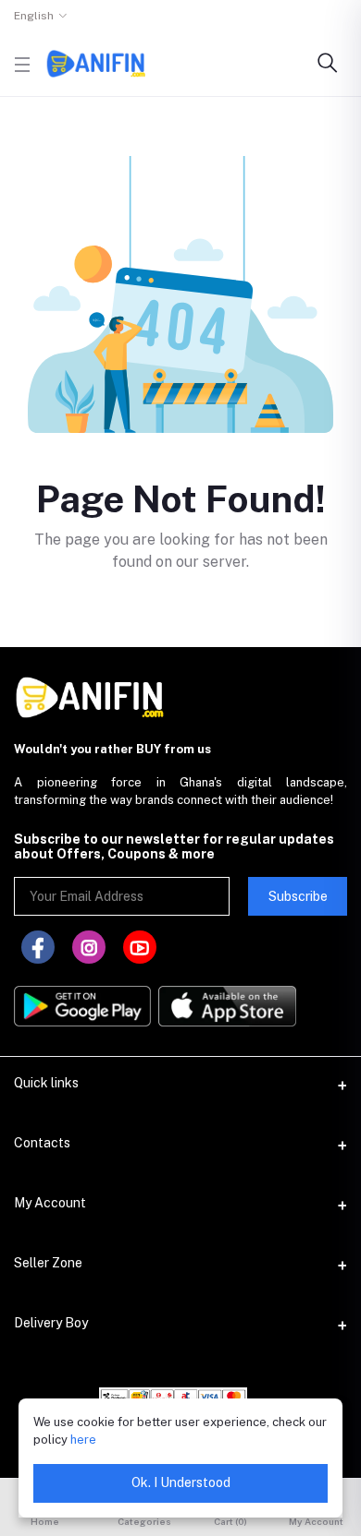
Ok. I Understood (180, 1482)
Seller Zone (48, 1262)
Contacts (42, 1142)
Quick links (46, 1082)
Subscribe (298, 896)
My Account (50, 1202)
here (83, 1439)
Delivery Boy (51, 1322)
